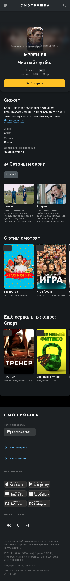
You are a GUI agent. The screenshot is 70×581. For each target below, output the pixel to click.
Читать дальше (14, 120)
